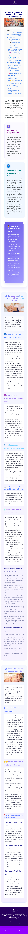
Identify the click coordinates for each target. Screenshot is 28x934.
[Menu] (2, 2)
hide (12, 30)
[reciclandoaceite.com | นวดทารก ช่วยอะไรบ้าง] (15, 2)
